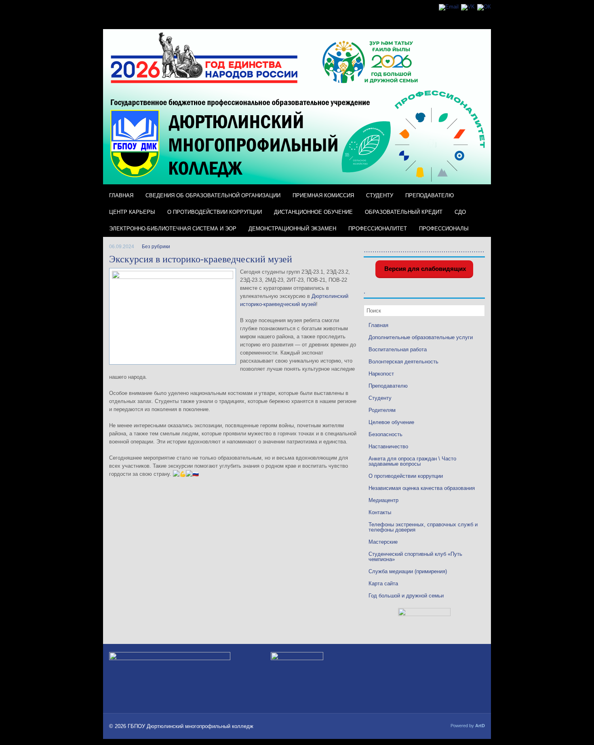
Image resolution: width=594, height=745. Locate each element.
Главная (121, 195)
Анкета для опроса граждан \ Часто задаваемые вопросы (412, 461)
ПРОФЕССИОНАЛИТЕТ (377, 229)
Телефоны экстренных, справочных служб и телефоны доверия (423, 527)
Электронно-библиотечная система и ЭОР (172, 229)
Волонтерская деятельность (403, 362)
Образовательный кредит (403, 212)
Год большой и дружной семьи (406, 596)
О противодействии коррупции (214, 212)
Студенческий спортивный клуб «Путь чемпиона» (415, 556)
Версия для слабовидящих (424, 268)
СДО (460, 212)
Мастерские (383, 542)
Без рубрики (156, 246)
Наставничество (388, 446)
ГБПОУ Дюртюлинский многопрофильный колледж (190, 726)
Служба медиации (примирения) (408, 571)
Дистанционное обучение (313, 212)
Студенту (379, 195)
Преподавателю (429, 195)
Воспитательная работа (398, 349)
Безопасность (385, 434)
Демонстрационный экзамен (292, 229)
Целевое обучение (391, 422)
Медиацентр (383, 500)
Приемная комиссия (323, 195)
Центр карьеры (132, 212)
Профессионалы (444, 229)
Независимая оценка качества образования (422, 488)
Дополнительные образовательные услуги (421, 337)
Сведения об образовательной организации (212, 195)
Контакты (380, 512)
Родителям (382, 410)
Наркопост (381, 374)
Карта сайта (383, 583)
